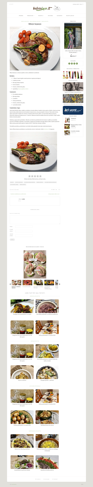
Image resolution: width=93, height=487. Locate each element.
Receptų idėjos (70, 15)
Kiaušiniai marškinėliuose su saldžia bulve (18, 194)
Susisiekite (59, 15)
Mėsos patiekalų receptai (35, 21)
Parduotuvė (30, 15)
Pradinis (21, 15)
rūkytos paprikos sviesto (23, 88)
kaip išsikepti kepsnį (14, 184)
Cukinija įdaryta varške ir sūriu (53, 194)
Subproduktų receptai (35, 431)
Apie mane (50, 15)
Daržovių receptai (25, 21)
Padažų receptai (45, 21)
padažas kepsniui (40, 182)
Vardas (11, 226)
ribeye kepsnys (23, 184)
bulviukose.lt (46, 129)
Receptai (40, 15)
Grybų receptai (35, 341)
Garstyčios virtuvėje (75, 131)
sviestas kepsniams (19, 182)
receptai (12, 182)
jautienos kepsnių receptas (29, 182)
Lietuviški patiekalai (35, 386)
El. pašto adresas (11, 230)
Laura (17, 189)
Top (82, 484)
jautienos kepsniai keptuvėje (50, 182)
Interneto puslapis (11, 234)
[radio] (29, 176)
